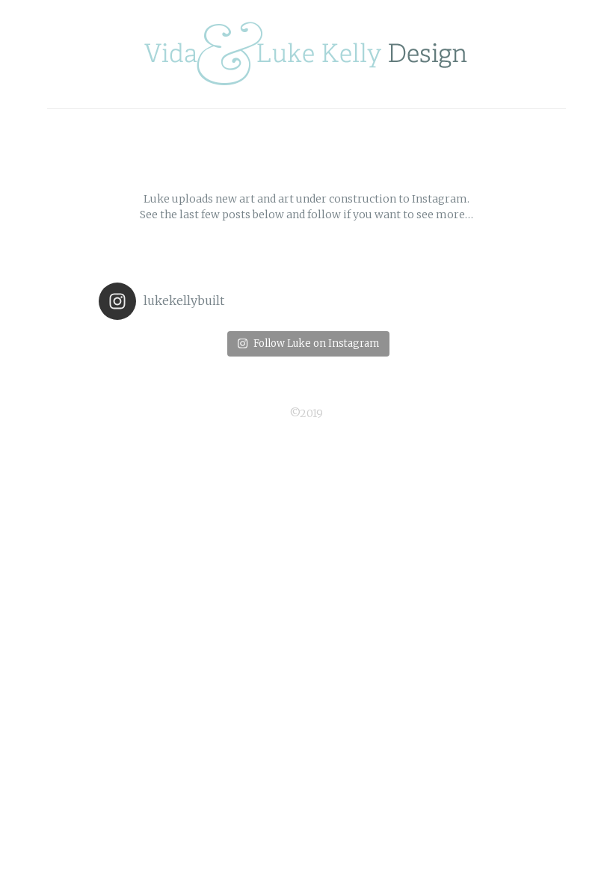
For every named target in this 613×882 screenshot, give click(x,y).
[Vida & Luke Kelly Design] (306, 54)
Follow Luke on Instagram (316, 343)
